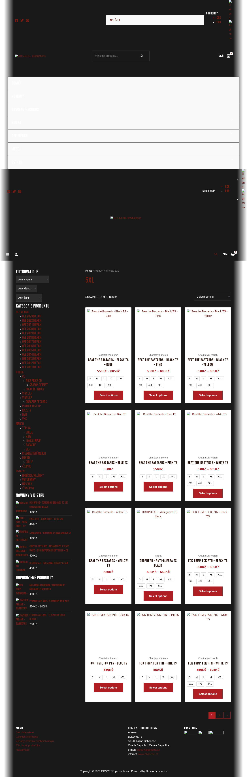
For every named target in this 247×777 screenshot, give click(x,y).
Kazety (26, 410)
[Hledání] (142, 55)
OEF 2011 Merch (31, 367)
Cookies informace (27, 736)
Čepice (26, 466)
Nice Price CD (34, 380)
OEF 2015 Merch (31, 350)
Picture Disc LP (31, 406)
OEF (28, 449)
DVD (24, 414)
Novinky (17, 96)
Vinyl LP (27, 397)
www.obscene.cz (148, 754)
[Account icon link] (16, 254)
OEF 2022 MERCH (31, 320)
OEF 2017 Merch (31, 341)
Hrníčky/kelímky (33, 475)
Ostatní (17, 162)
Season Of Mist (38, 385)
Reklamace (22, 749)
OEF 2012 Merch (31, 363)
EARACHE (31, 445)
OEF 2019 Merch (31, 333)
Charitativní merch (34, 453)
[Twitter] (22, 20)
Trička (26, 428)
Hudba (16, 122)
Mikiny (26, 458)
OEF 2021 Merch (31, 325)
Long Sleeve (33, 441)
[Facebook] (16, 20)
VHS (24, 419)
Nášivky (27, 484)
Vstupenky (29, 479)
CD (23, 376)
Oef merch (19, 135)
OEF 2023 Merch (31, 316)
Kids (28, 436)
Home (88, 270)
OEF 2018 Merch (31, 337)
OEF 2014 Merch (31, 354)
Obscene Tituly (35, 389)
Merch (16, 149)
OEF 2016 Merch (31, 346)
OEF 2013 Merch (31, 358)
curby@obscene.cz (148, 749)
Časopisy (28, 488)
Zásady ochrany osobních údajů (35, 741)
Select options (108, 395)
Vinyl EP (27, 393)
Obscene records (25, 109)
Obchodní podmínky (28, 745)
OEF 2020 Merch (31, 329)
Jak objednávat (25, 732)
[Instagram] (27, 20)
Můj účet (115, 20)
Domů (16, 83)
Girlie (29, 432)
